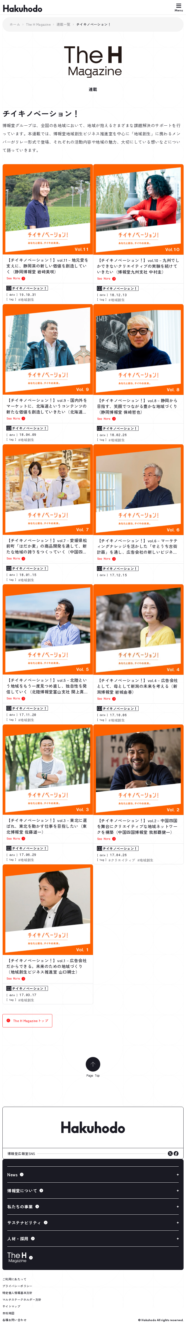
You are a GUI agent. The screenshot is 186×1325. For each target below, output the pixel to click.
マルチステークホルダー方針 (21, 1299)
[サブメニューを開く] (93, 1174)
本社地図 (8, 1313)
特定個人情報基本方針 (17, 1293)
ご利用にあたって (14, 1279)
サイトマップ (11, 1306)
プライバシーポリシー (17, 1286)
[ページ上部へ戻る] (93, 1064)
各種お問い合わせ (14, 1320)
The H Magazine (38, 24)
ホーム (15, 24)
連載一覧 (63, 24)
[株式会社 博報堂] (93, 1127)
